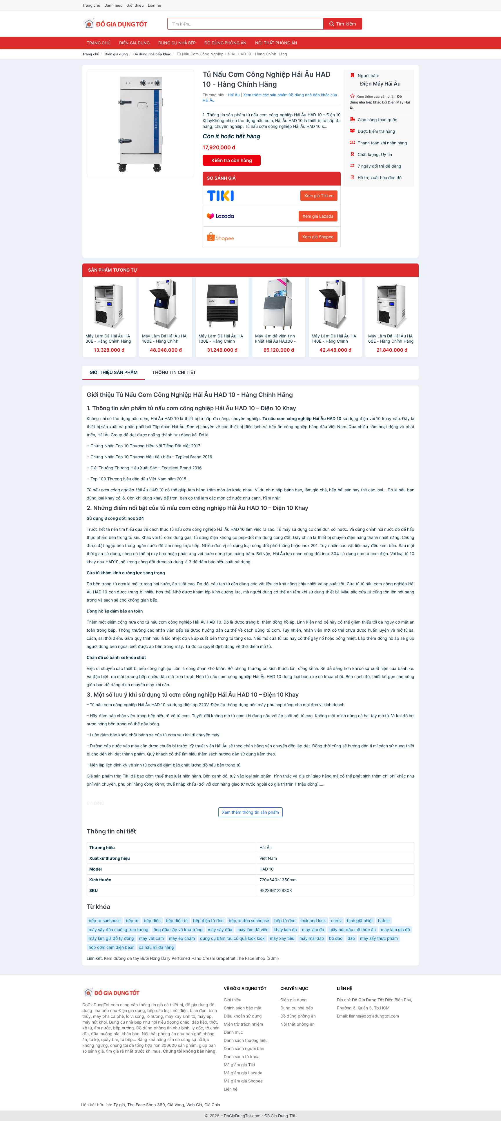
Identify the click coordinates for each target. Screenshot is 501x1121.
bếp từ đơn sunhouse (249, 920)
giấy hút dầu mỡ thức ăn (352, 929)
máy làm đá (313, 929)
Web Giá (194, 1104)
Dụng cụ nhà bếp (177, 42)
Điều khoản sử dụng (243, 1015)
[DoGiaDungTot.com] (115, 24)
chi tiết (174, 372)
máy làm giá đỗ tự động (111, 938)
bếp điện (152, 920)
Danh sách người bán (244, 1048)
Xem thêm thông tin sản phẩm (250, 812)
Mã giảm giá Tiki (239, 1064)
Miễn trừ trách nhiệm (243, 1024)
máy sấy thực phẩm (379, 938)
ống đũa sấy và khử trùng (178, 929)
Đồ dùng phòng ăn (225, 42)
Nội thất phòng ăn (276, 42)
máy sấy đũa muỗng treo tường (118, 929)
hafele (384, 920)
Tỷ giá (119, 1104)
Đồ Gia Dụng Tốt (279, 1115)
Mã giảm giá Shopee (243, 1080)
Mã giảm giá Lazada (243, 1072)
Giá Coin (212, 1104)
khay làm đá (285, 929)
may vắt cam (151, 938)
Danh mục (113, 5)
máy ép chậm (182, 938)
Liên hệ (154, 5)
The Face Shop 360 (146, 1104)
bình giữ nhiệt (360, 920)
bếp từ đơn (284, 920)
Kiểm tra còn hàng (231, 160)
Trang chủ (91, 5)
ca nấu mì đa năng (156, 947)
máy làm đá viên (252, 929)
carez (336, 920)
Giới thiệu (135, 5)
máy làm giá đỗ (395, 929)
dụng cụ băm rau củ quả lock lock (232, 938)
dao (351, 938)
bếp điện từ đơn (208, 920)
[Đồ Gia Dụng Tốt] (111, 992)
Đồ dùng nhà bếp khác (152, 54)
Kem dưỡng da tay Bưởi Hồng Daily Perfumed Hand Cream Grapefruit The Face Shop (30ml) (191, 958)
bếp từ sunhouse (105, 920)
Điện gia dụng (134, 42)
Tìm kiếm (345, 24)
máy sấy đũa (220, 929)
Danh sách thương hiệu (246, 1040)
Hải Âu (234, 94)
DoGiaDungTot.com (242, 1115)
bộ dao (335, 938)
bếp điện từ (177, 920)
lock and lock (313, 920)
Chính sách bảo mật (243, 1007)
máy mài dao (311, 938)
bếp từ (132, 920)
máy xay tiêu (282, 938)
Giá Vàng (175, 1104)
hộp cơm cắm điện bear (111, 947)
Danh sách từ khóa (241, 1056)
